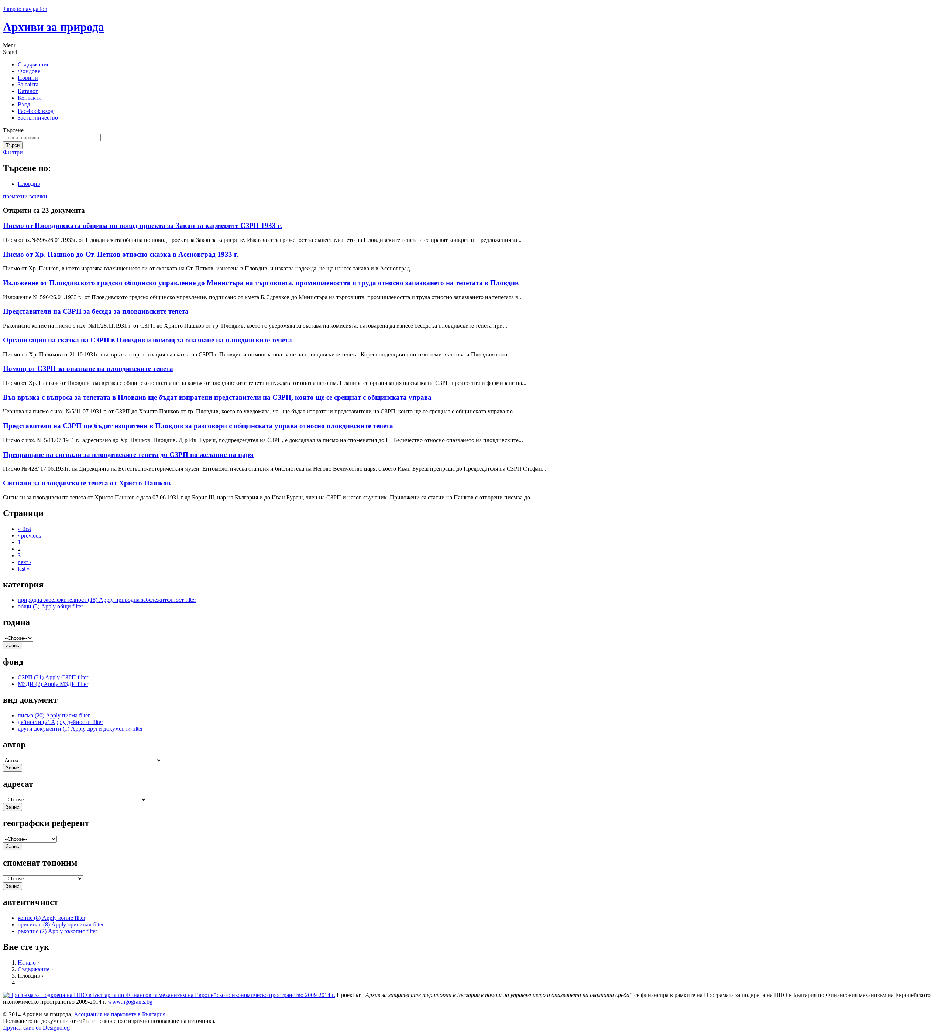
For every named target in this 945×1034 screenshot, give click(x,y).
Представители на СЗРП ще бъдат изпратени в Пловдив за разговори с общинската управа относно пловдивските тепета (198, 426)
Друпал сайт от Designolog (36, 1027)
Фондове (29, 71)
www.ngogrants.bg (130, 1002)
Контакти (30, 98)
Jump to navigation (25, 9)
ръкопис (57, 931)
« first (24, 529)
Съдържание (33, 64)
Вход (24, 104)
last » (24, 569)
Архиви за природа (53, 27)
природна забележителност (107, 600)
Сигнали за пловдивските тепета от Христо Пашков (87, 483)
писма (54, 715)
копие (51, 918)
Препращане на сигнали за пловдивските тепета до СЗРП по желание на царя (128, 454)
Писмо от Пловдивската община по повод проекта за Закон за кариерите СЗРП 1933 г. (142, 225)
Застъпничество (38, 118)
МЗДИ (53, 684)
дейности (60, 722)
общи (50, 606)
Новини (28, 78)
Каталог (28, 91)
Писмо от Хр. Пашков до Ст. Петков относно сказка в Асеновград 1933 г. (120, 254)
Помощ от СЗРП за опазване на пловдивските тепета (88, 368)
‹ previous (29, 535)
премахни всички (25, 196)
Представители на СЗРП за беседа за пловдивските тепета (96, 311)
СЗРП (53, 677)
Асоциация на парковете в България (119, 1014)
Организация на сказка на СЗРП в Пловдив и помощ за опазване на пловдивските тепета (147, 340)
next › (24, 562)
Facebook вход (36, 111)
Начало (27, 962)
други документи (80, 729)
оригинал (61, 924)
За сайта (28, 84)
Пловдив (29, 184)
